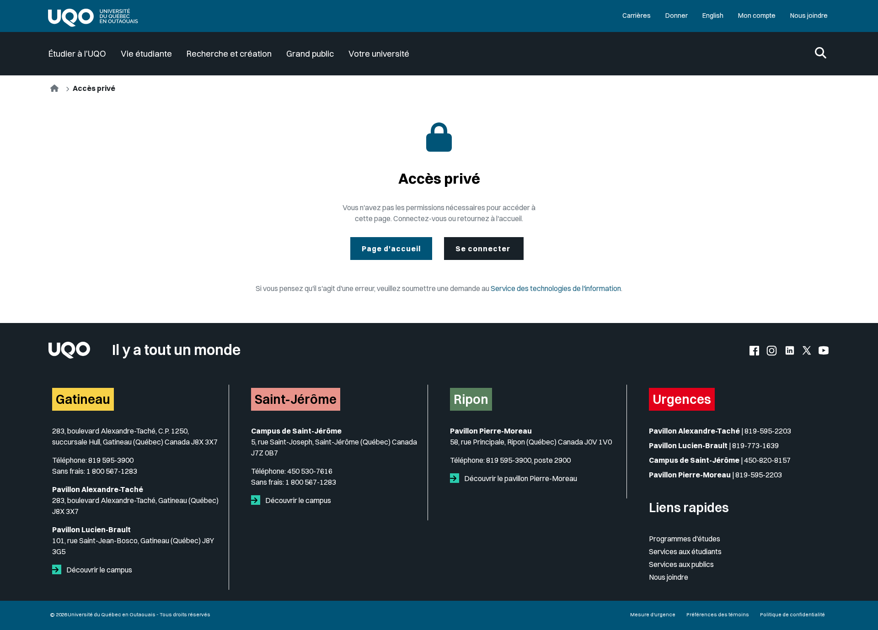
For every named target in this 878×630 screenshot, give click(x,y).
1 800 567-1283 (111, 471)
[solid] (58, 569)
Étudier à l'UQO (77, 53)
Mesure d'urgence (652, 614)
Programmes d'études (684, 538)
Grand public (310, 53)
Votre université (378, 53)
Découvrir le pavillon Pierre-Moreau (520, 478)
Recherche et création (229, 53)
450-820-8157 (767, 460)
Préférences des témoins (717, 614)
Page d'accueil (391, 248)
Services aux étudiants (685, 551)
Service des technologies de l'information (556, 288)
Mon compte (757, 15)
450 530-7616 (309, 471)
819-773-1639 (755, 445)
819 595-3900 (111, 460)
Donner (676, 15)
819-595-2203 (767, 430)
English (712, 15)
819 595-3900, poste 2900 (528, 460)
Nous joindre (809, 15)
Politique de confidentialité (792, 614)
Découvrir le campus (98, 569)
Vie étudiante (146, 53)
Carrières (636, 15)
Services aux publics (681, 564)
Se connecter (483, 248)
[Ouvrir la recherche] (820, 53)
